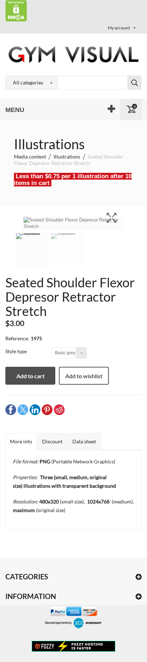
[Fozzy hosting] (73, 646)
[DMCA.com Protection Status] (16, 10)
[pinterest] (47, 409)
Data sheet (84, 441)
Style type (16, 351)
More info (21, 441)
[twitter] (22, 409)
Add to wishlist (83, 376)
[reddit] (59, 409)
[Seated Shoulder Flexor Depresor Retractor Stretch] (32, 254)
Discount (52, 441)
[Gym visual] (73, 54)
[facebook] (10, 409)
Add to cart (30, 376)
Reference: (17, 338)
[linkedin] (35, 409)
